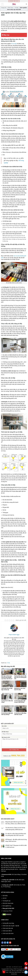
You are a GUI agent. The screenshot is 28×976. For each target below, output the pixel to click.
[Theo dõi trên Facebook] (2, 942)
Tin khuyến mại (6, 900)
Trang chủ (3, 7)
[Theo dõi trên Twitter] (7, 942)
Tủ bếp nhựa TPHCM (7, 911)
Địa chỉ (20, 966)
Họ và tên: (4, 726)
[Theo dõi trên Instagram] (5, 942)
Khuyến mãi (15, 966)
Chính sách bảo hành (8, 933)
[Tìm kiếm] (26, 4)
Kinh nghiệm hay (7, 905)
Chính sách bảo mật (8, 928)
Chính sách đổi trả (7, 930)
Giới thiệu (5, 895)
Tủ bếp (16, 7)
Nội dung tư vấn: (6, 737)
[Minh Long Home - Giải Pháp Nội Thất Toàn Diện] (14, 4)
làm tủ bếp (14, 43)
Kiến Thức (10, 7)
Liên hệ (4, 898)
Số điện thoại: (5, 731)
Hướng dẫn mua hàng (8, 923)
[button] (2, 4)
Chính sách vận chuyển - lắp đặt (11, 925)
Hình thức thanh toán (8, 903)
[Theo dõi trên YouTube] (10, 942)
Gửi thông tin (14, 749)
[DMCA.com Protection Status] (7, 914)
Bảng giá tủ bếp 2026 (8, 908)
